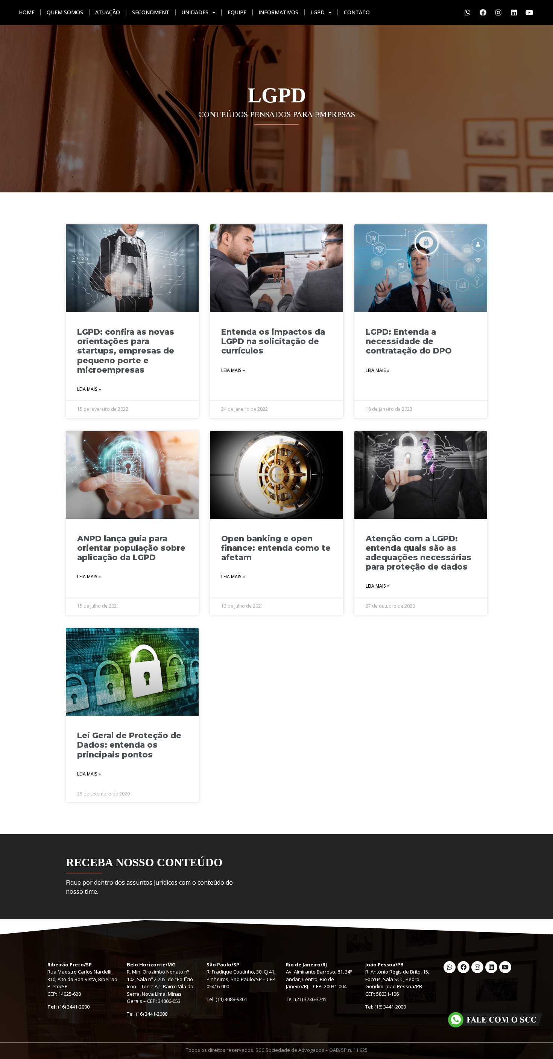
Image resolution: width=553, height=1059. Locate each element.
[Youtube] (529, 12)
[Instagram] (498, 12)
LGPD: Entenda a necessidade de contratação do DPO (409, 341)
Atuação (107, 12)
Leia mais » (89, 389)
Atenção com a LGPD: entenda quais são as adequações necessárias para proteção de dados (418, 553)
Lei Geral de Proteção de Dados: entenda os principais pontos (129, 745)
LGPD (317, 12)
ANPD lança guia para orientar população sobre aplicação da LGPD (131, 548)
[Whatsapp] (467, 12)
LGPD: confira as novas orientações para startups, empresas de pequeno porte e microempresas (125, 351)
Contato (357, 12)
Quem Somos (65, 12)
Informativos (278, 12)
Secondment (150, 12)
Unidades (194, 12)
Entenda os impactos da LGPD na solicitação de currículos (273, 341)
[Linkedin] (514, 12)
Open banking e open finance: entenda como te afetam (276, 548)
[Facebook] (483, 12)
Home (27, 12)
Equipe (237, 12)
